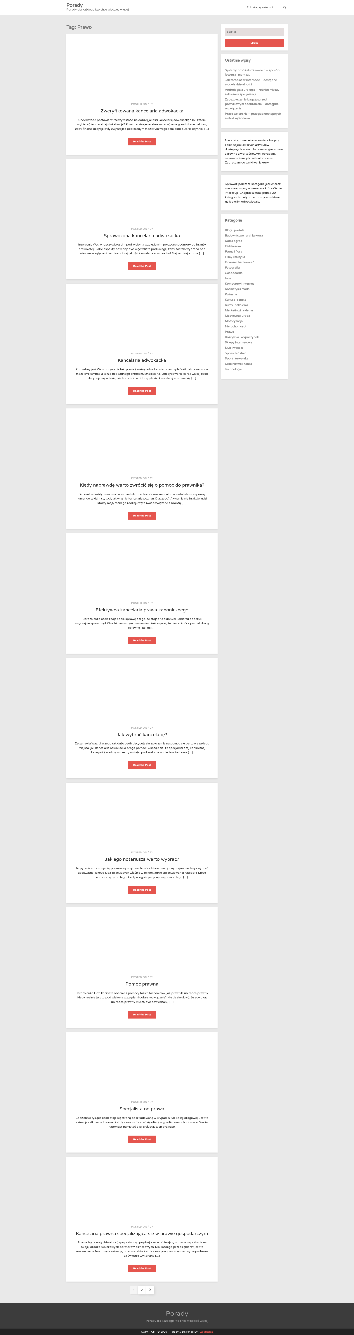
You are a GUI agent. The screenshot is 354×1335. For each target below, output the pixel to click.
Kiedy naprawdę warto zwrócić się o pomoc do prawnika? (142, 485)
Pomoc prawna (142, 984)
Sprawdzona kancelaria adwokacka (142, 236)
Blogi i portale (234, 230)
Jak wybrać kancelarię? (142, 734)
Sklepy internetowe (238, 342)
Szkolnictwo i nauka (238, 364)
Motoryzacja (234, 321)
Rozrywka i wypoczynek (242, 337)
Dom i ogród (233, 241)
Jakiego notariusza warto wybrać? (142, 859)
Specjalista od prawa (142, 1109)
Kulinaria (231, 294)
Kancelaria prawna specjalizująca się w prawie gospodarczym (142, 1233)
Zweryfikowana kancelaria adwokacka (142, 111)
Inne (228, 278)
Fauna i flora (233, 251)
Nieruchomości (235, 326)
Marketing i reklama (239, 310)
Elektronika (233, 246)
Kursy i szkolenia (236, 305)
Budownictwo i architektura (244, 235)
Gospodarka (233, 273)
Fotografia (232, 267)
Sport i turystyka (236, 358)
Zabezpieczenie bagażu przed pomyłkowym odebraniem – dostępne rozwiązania (252, 104)
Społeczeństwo (235, 353)
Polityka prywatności (260, 7)
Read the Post (144, 142)
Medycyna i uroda (237, 316)
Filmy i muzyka (235, 257)
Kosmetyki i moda (237, 289)
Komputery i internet (239, 284)
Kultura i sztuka (235, 300)
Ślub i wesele (234, 348)
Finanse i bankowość (239, 262)
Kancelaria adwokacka (142, 360)
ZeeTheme (206, 1331)
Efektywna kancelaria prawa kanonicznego (142, 610)
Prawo (229, 332)
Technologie (233, 369)
